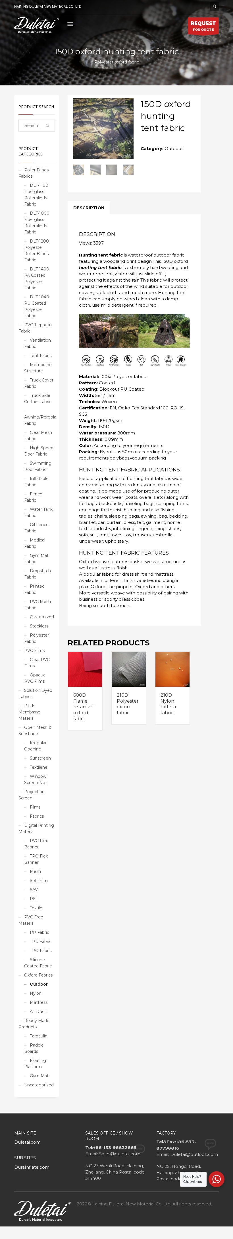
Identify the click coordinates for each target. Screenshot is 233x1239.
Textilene (38, 767)
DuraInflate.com (31, 1167)
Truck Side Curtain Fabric (37, 398)
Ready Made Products (33, 1023)
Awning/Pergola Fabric (40, 420)
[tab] (89, 208)
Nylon (35, 993)
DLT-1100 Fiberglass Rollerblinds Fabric (36, 195)
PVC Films (34, 650)
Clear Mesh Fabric (38, 435)
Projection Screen (31, 795)
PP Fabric (39, 932)
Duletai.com (27, 1142)
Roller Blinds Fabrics (33, 173)
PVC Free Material (30, 920)
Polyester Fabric (36, 638)
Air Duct (38, 1011)
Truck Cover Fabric (38, 383)
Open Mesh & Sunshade (34, 730)
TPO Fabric (41, 950)
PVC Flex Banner (36, 844)
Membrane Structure (38, 368)
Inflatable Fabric (36, 481)
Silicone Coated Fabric (38, 963)
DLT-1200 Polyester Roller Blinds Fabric (36, 250)
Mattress (38, 1002)
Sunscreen (40, 758)
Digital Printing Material (36, 828)
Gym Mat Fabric (36, 558)
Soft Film (39, 880)
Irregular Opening (35, 746)
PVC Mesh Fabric (37, 604)
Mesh (35, 871)
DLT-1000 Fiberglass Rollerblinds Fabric (36, 223)
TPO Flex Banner (36, 859)
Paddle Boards (34, 1048)
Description (89, 207)
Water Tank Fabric (38, 512)
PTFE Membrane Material (29, 712)
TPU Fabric (40, 941)
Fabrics (37, 816)
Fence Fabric (33, 497)
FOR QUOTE (203, 26)
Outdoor (39, 984)
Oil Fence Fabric (36, 528)
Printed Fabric (34, 589)
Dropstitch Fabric (37, 574)
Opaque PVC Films (35, 678)
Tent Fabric (41, 355)
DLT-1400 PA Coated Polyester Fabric (36, 278)
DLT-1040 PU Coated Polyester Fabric (36, 306)
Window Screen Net (35, 779)
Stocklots (39, 626)
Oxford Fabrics (38, 975)
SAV (34, 889)
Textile (36, 907)
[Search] (47, 126)
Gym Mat (39, 1075)
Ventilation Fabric (37, 343)
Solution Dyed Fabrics (35, 693)
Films (35, 807)
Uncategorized (39, 1085)
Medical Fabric (34, 543)
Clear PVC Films (37, 662)
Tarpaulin (38, 1036)
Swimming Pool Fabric (37, 466)
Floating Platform (35, 1063)
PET (34, 898)
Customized (42, 617)
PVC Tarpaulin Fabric (35, 328)
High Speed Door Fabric (38, 451)
